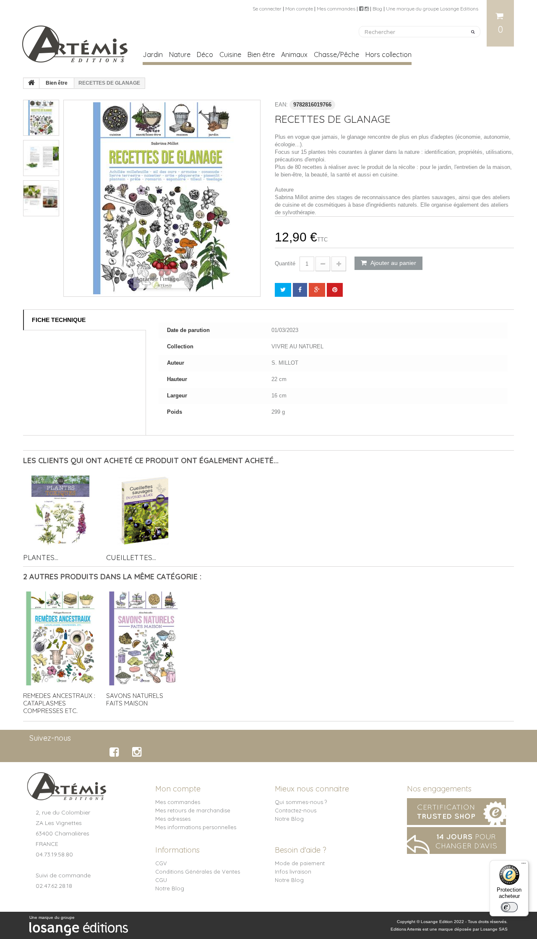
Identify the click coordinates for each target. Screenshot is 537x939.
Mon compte (299, 8)
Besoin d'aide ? (300, 850)
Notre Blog (289, 818)
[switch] (509, 907)
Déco (205, 54)
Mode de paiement (300, 863)
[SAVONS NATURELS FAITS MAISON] (143, 638)
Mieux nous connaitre (312, 789)
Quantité (285, 263)
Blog (377, 8)
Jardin (153, 54)
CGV (161, 863)
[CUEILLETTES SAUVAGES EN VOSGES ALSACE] (143, 510)
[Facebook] (115, 752)
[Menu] (524, 865)
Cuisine (230, 54)
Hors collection (388, 54)
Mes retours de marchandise (192, 810)
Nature (179, 54)
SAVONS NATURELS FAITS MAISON (134, 699)
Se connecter (267, 8)
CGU (161, 880)
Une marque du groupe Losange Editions (432, 8)
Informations (177, 850)
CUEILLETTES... (131, 557)
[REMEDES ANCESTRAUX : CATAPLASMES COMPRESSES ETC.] (60, 638)
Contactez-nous (295, 810)
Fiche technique (59, 319)
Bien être (261, 54)
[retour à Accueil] (31, 83)
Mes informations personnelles (195, 827)
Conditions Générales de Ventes (197, 871)
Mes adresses (172, 818)
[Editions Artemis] (75, 41)
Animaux (294, 54)
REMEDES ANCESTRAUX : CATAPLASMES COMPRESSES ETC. (59, 703)
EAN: (281, 104)
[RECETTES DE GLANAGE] (41, 118)
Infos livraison (293, 871)
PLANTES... (40, 557)
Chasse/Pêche (336, 54)
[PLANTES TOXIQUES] (60, 510)
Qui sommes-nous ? (301, 802)
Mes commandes (336, 8)
